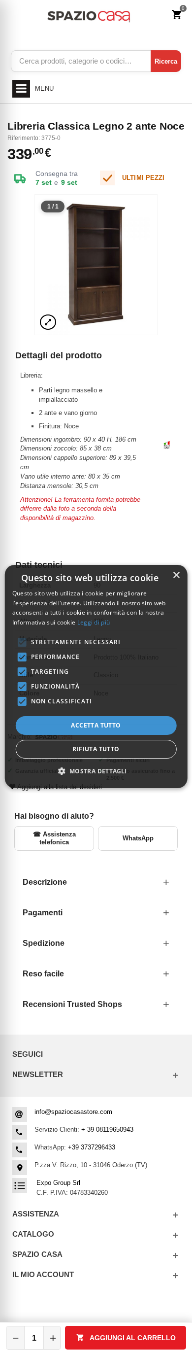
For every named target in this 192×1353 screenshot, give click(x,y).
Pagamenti (43, 912)
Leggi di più (93, 622)
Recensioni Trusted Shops (72, 1004)
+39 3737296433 (91, 1147)
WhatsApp (138, 838)
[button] (96, 771)
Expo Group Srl (58, 1182)
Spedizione (43, 943)
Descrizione (45, 882)
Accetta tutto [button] (96, 725)
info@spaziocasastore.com (73, 1111)
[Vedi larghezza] (48, 322)
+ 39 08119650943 (107, 1129)
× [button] (176, 575)
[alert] (96, 677)
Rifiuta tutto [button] (95, 749)
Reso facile (43, 974)
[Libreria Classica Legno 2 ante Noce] (96, 264)
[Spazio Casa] (88, 15)
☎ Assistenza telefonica (54, 838)
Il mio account (43, 1274)
